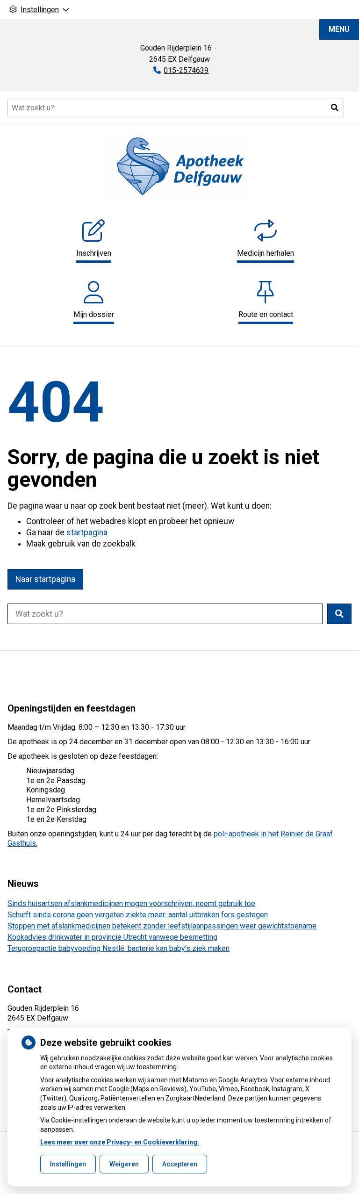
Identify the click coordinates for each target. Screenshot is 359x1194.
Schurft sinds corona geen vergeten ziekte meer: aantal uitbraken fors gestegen (137, 914)
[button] (334, 108)
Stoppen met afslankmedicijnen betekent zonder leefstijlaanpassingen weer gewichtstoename (161, 925)
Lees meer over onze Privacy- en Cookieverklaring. (119, 1142)
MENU (339, 29)
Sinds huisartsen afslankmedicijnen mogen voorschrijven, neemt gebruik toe (131, 903)
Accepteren (179, 1164)
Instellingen (68, 1164)
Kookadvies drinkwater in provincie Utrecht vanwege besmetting (112, 937)
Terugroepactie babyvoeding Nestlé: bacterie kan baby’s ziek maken (118, 948)
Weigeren (124, 1164)
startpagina (87, 532)
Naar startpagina (45, 579)
